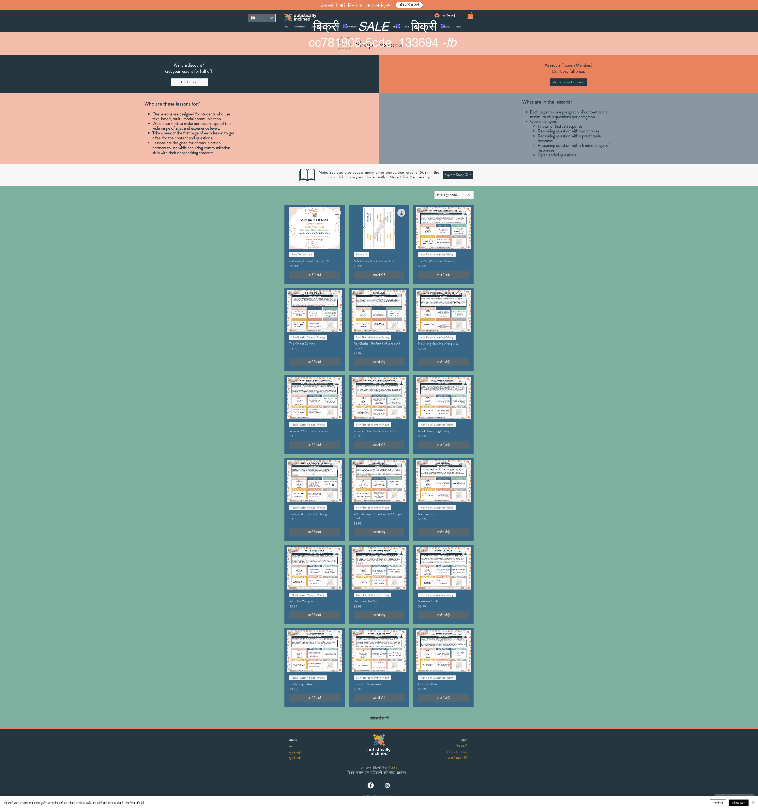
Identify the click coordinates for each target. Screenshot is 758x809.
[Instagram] (387, 785)
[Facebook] (371, 785)
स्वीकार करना (738, 803)
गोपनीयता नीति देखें (135, 803)
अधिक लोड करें (379, 718)
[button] (470, 15)
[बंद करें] (753, 803)
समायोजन (718, 803)
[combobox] (454, 195)
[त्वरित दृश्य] (314, 228)
